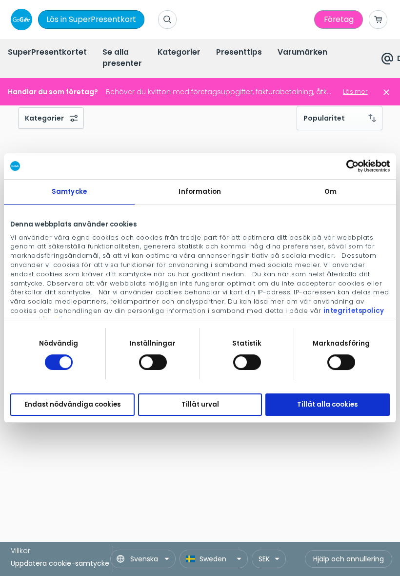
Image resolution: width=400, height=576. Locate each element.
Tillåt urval (200, 405)
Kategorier (44, 118)
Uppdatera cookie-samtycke (60, 563)
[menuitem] (47, 53)
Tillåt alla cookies (327, 405)
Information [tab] (200, 191)
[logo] (19, 19)
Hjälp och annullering (348, 559)
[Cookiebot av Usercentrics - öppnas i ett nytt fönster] (347, 166)
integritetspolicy (353, 310)
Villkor (20, 550)
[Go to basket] (378, 19)
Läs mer (355, 91)
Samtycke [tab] (69, 191)
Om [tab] (330, 191)
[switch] (153, 362)
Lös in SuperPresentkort (91, 19)
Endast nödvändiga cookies (72, 405)
